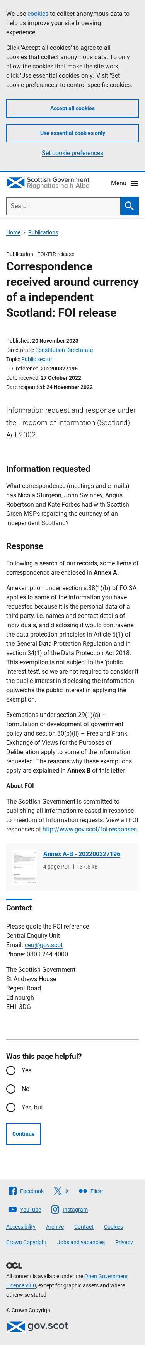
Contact (84, 1227)
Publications (43, 232)
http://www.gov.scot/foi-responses (90, 829)
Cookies (113, 1227)
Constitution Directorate (64, 350)
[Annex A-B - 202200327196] (24, 867)
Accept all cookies (72, 108)
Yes (26, 1070)
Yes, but (32, 1107)
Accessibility (21, 1227)
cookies (37, 13)
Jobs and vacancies (81, 1242)
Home (13, 232)
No (25, 1088)
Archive (55, 1227)
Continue (23, 1134)
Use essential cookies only (72, 133)
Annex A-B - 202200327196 (81, 854)
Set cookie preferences (72, 153)
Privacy (124, 1242)
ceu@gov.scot (44, 945)
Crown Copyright (26, 1242)
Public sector (36, 359)
